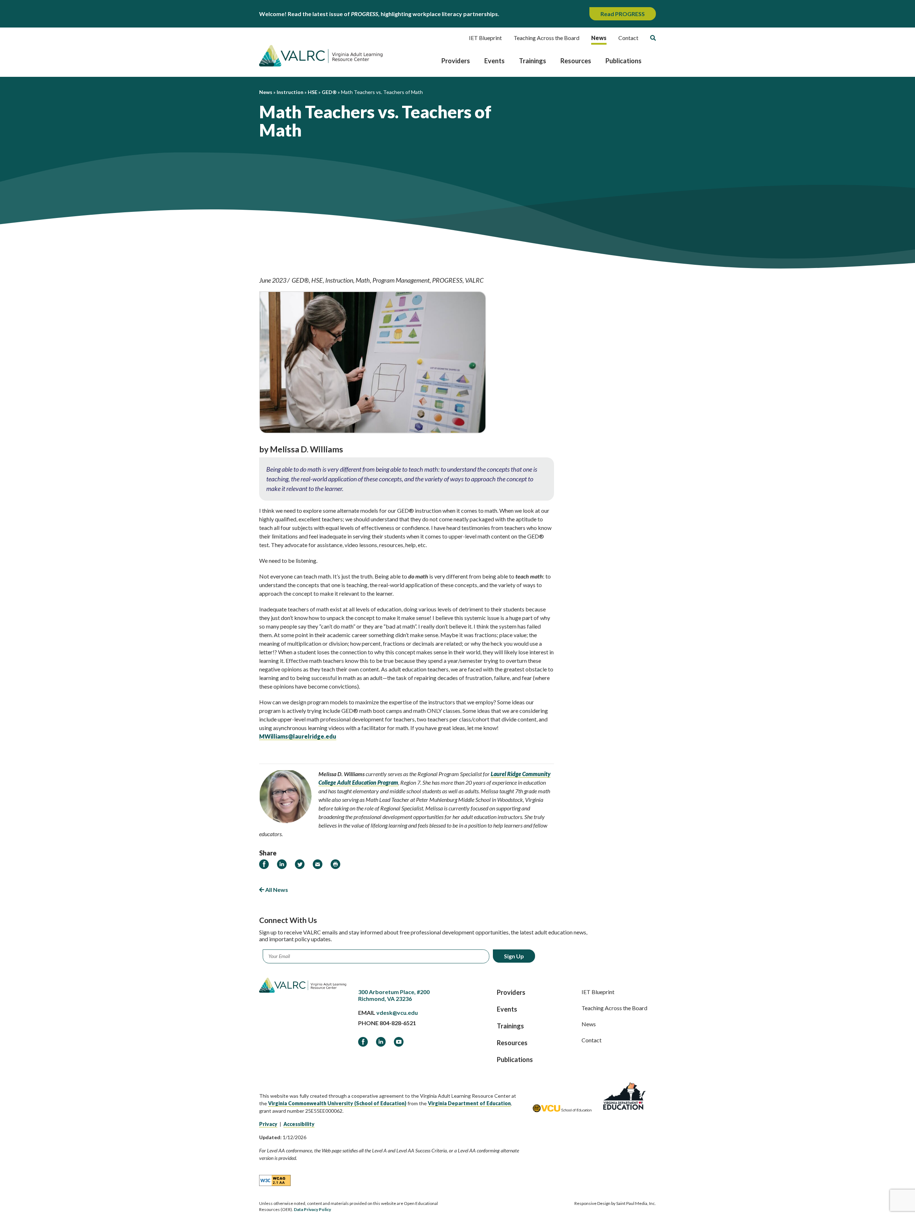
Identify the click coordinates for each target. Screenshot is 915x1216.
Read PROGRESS (622, 13)
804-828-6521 (398, 1022)
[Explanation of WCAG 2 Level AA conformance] (275, 1180)
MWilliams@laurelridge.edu (297, 736)
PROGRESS (447, 280)
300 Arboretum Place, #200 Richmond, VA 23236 (394, 995)
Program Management (401, 280)
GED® (300, 280)
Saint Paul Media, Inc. (636, 1203)
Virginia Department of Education (469, 1103)
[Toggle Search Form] (653, 38)
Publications (623, 61)
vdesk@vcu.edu (397, 1012)
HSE (317, 280)
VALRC (474, 280)
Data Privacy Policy (312, 1209)
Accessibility (299, 1124)
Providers (455, 61)
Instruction (339, 280)
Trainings (532, 61)
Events (494, 61)
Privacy (268, 1124)
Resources (575, 61)
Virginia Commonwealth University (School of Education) (337, 1103)
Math (363, 280)
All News (276, 889)
